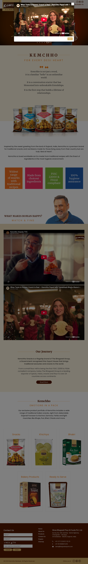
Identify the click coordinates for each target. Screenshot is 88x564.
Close (70, 39)
